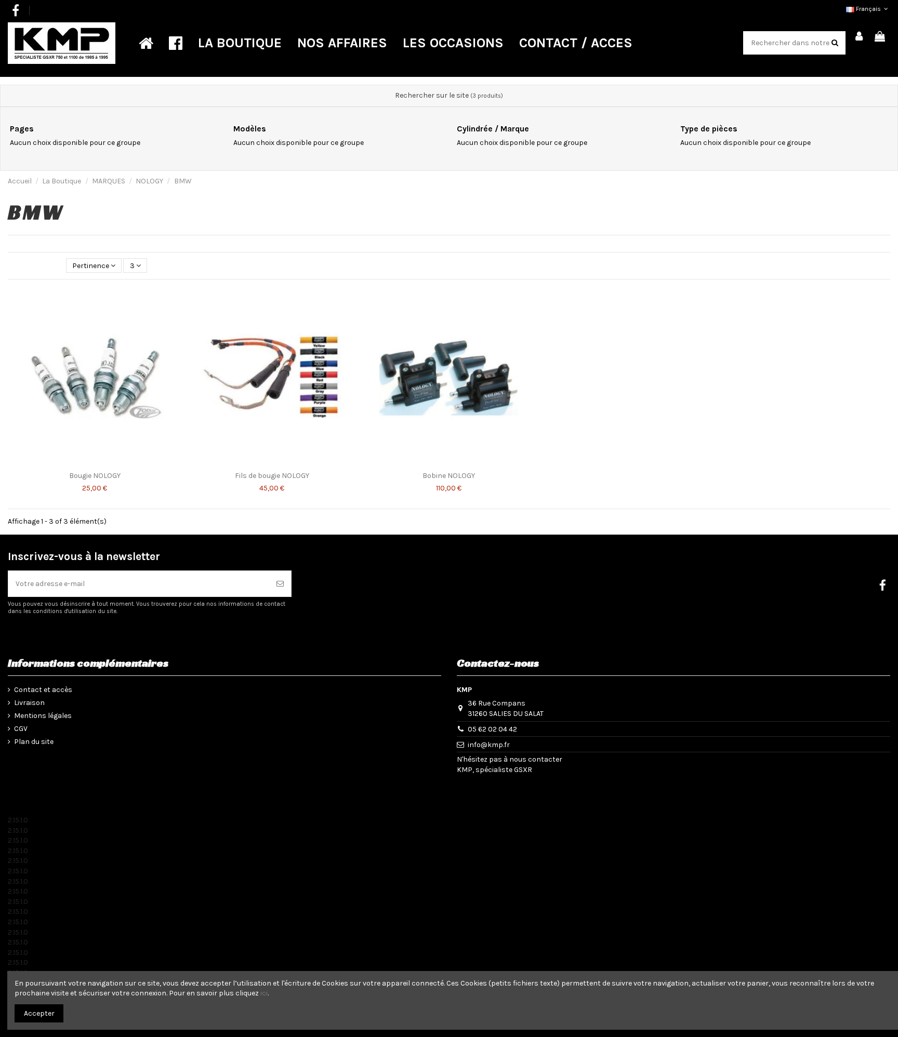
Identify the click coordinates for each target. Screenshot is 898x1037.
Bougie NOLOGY (95, 475)
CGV (21, 728)
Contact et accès (43, 689)
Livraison (29, 702)
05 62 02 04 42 (492, 729)
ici (264, 993)
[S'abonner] (280, 583)
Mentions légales (43, 715)
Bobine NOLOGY (448, 475)
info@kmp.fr (489, 744)
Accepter (39, 1013)
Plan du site (34, 741)
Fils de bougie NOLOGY (272, 475)
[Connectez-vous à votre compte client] (859, 37)
